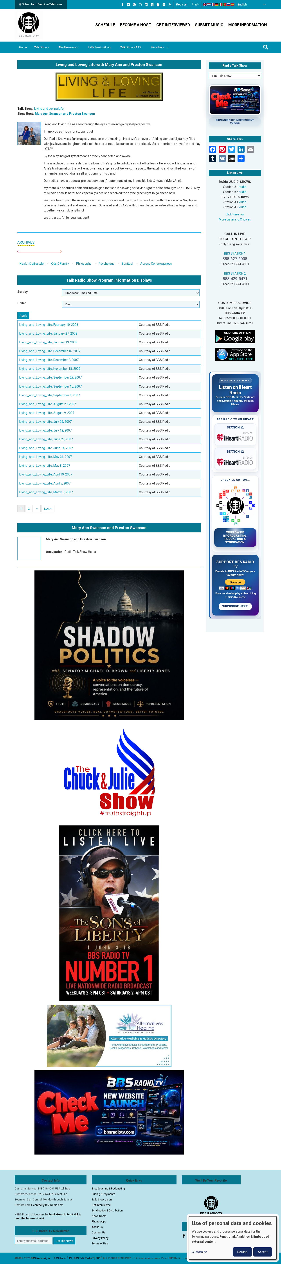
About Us (97, 1227)
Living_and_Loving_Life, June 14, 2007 (46, 448)
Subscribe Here (235, 606)
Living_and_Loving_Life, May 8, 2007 (44, 465)
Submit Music (209, 24)
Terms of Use (100, 1243)
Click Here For (234, 214)
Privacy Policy (100, 1238)
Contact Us (98, 1232)
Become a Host (135, 24)
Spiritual (127, 263)
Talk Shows (41, 47)
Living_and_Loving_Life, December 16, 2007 (49, 351)
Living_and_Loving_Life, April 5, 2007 (44, 483)
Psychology (106, 263)
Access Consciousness (156, 263)
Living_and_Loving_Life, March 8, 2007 (46, 492)
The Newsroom (68, 47)
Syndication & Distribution (107, 1210)
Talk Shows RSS (131, 47)
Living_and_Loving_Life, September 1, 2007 (49, 395)
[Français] (213, 4)
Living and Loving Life (49, 108)
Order (21, 303)
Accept (263, 1252)
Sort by (22, 291)
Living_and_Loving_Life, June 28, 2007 (46, 439)
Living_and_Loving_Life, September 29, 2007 (50, 377)
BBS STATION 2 (235, 273)
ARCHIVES (25, 242)
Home (23, 47)
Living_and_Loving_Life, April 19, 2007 (45, 474)
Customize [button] (199, 1252)
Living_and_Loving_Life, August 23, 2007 (47, 404)
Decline (242, 1252)
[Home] (29, 25)
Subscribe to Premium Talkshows (42, 4)
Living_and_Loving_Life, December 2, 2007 (49, 360)
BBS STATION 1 (235, 253)
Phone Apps (99, 1221)
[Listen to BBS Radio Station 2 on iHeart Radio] (235, 461)
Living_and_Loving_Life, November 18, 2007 (49, 368)
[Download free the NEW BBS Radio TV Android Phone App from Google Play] (235, 336)
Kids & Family (60, 263)
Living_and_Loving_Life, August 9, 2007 (46, 413)
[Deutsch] (217, 4)
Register (182, 4)
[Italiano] (221, 4)
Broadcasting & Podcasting (108, 1188)
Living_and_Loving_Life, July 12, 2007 (45, 430)
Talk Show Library (102, 1199)
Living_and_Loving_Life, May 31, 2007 (45, 457)
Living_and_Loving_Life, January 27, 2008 (48, 333)
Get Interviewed (173, 24)
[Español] (233, 4)
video (242, 202)
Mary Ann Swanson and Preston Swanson (65, 113)
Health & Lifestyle (32, 263)
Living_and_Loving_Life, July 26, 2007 (45, 421)
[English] (205, 4)
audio (242, 187)
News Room (99, 1216)
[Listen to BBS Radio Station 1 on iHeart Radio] (235, 437)
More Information (247, 24)
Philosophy (83, 263)
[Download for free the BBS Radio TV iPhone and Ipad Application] (235, 354)
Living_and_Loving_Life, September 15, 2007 (50, 386)
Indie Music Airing (99, 47)
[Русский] (229, 4)
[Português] (225, 4)
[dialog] (233, 1238)
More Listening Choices (235, 219)
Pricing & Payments (103, 1194)
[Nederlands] (209, 4)
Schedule (105, 24)
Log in (196, 4)
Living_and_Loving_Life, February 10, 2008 (48, 324)
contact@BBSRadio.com (48, 1205)
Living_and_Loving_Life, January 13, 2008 (48, 342)
